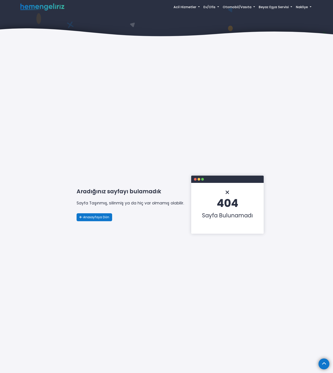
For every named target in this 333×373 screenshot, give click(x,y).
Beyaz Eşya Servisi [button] (274, 7)
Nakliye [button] (302, 7)
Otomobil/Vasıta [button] (237, 7)
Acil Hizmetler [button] (185, 7)
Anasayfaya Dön (95, 217)
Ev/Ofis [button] (209, 7)
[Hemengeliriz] (42, 7)
